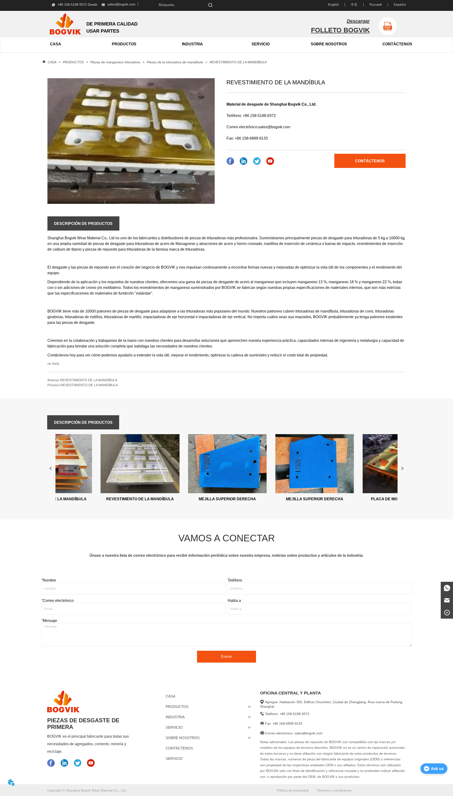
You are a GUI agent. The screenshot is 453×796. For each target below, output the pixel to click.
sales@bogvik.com (274, 127)
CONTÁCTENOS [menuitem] (397, 44)
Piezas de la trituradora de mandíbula (175, 62)
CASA (52, 62)
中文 (354, 4)
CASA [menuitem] (55, 44)
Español (400, 4)
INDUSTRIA (192, 44)
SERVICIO (261, 44)
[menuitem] (124, 44)
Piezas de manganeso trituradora (115, 62)
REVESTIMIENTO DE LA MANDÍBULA (238, 62)
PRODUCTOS (73, 62)
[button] (124, 44)
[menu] (89, 44)
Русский (375, 4)
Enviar (226, 657)
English (333, 4)
